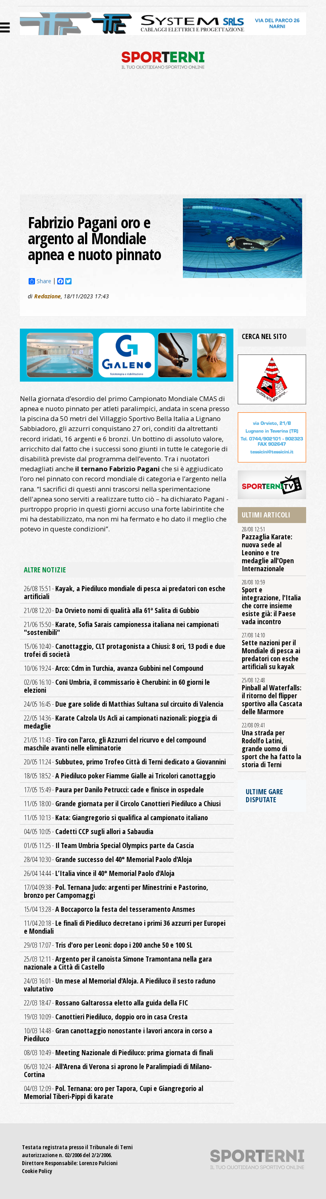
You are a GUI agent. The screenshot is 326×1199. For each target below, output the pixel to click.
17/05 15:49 (114, 789)
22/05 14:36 (120, 722)
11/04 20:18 (124, 927)
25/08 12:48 (272, 696)
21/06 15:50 (121, 628)
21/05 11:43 (115, 743)
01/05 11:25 (109, 845)
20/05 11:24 (125, 761)
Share (44, 281)
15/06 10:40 (124, 650)
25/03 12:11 (118, 963)
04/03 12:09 (113, 1092)
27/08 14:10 (271, 651)
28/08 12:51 (268, 549)
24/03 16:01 (119, 984)
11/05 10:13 (116, 817)
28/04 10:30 (108, 859)
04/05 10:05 (88, 831)
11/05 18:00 (122, 803)
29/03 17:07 (108, 945)
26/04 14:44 (99, 873)
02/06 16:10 (117, 686)
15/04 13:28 (109, 909)
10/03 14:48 (118, 1034)
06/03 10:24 (118, 1070)
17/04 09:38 (116, 891)
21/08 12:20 (111, 610)
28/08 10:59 (271, 602)
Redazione (47, 296)
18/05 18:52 (119, 775)
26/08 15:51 (124, 592)
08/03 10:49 (118, 1052)
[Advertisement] (163, 134)
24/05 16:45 (123, 704)
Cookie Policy (37, 1171)
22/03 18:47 (106, 1002)
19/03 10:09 (106, 1016)
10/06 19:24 (113, 668)
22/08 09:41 (271, 745)
